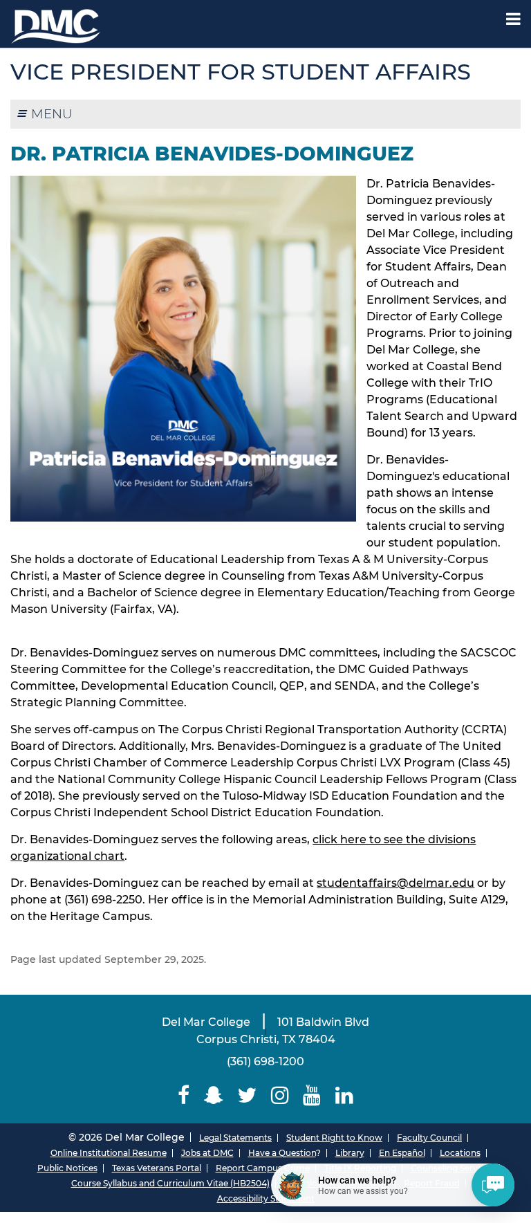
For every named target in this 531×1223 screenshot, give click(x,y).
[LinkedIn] (345, 1095)
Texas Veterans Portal (156, 1168)
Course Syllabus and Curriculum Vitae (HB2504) (170, 1183)
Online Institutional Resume (108, 1153)
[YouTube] (312, 1095)
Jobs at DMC (207, 1153)
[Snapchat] (213, 1095)
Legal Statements (235, 1137)
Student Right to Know (334, 1137)
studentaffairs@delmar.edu (395, 883)
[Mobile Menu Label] (513, 19)
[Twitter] (247, 1095)
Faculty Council (429, 1137)
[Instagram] (280, 1095)
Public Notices (67, 1168)
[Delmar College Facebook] (184, 1095)
